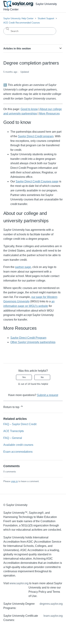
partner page (23, 266)
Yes (24, 377)
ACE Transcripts (13, 431)
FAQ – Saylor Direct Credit (19, 424)
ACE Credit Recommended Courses (21, 22)
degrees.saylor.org (51, 603)
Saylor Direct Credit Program (28, 337)
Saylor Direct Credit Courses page (37, 181)
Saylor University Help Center (18, 18)
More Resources (49, 113)
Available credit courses (18, 444)
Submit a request (47, 395)
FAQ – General (12, 437)
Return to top (11, 407)
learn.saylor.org (53, 615)
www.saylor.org (19, 583)
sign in (14, 481)
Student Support (46, 18)
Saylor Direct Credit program (36, 136)
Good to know (29, 109)
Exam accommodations (18, 451)
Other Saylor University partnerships (32, 342)
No (42, 377)
